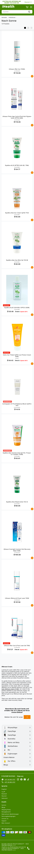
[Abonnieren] (27, 717)
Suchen (4, 805)
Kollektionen (12, 17)
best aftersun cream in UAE (10, 689)
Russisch (4, 794)
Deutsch (4, 796)
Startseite (4, 17)
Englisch (4, 789)
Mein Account (6, 823)
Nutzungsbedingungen (8, 816)
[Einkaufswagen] (27, 7)
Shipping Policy (6, 809)
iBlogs (3, 807)
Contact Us (5, 818)
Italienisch (5, 798)
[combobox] (17, 11)
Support (4, 820)
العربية (3, 791)
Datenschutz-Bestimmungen (10, 814)
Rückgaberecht (6, 812)
